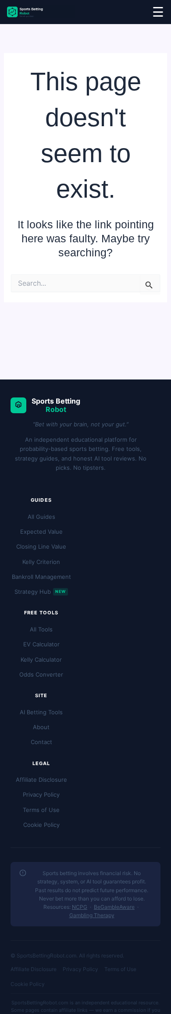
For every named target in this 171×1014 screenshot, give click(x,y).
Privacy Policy (41, 794)
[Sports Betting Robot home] (41, 11)
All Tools (41, 629)
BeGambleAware (114, 907)
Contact (41, 741)
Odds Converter (41, 674)
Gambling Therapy (91, 915)
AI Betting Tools (41, 712)
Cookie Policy (41, 824)
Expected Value (41, 531)
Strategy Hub (40, 591)
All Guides (41, 516)
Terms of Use (41, 809)
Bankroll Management (41, 576)
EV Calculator (41, 644)
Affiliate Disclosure (41, 779)
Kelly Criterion (41, 561)
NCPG (79, 907)
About (41, 726)
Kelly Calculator (41, 659)
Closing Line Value (41, 546)
